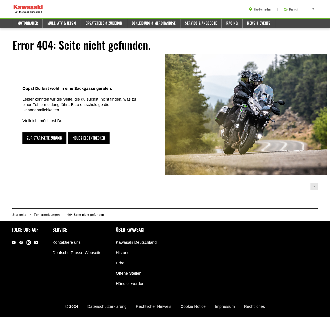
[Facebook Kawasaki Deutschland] (21, 242)
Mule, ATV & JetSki (61, 23)
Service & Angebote (201, 23)
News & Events (259, 23)
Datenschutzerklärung (107, 306)
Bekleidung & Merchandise (154, 23)
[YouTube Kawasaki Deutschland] (14, 242)
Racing (232, 23)
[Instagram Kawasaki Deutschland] (28, 242)
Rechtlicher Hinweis (154, 306)
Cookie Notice (193, 306)
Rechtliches (254, 306)
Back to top (314, 186)
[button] (44, 138)
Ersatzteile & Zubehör (104, 23)
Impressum (225, 306)
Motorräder (28, 23)
